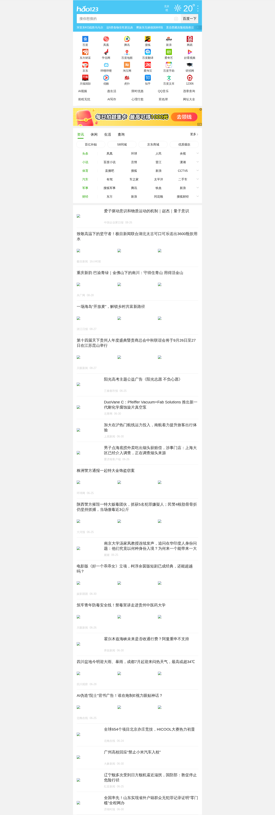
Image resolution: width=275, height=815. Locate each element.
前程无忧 (84, 99)
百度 (85, 44)
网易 (189, 44)
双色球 (163, 99)
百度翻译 (147, 57)
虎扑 (127, 83)
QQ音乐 (163, 91)
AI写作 (111, 99)
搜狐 (148, 44)
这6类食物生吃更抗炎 (119, 27)
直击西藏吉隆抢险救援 (180, 27)
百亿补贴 (91, 144)
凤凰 (106, 44)
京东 (85, 70)
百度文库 (168, 83)
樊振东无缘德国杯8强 (149, 27)
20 (188, 8)
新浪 (169, 44)
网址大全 (189, 99)
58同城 (122, 144)
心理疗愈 (137, 99)
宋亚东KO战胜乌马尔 (90, 27)
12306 (190, 83)
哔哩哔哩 (106, 70)
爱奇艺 (169, 57)
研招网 (190, 70)
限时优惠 (137, 91)
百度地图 (127, 57)
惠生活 (111, 91)
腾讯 (127, 44)
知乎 (148, 83)
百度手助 (168, 70)
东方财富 (85, 57)
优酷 (106, 83)
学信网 (106, 57)
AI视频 (82, 91)
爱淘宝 (148, 70)
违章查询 (189, 91)
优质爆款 (184, 144)
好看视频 (189, 57)
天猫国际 (85, 83)
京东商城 (153, 144)
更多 (193, 134)
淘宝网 (127, 70)
